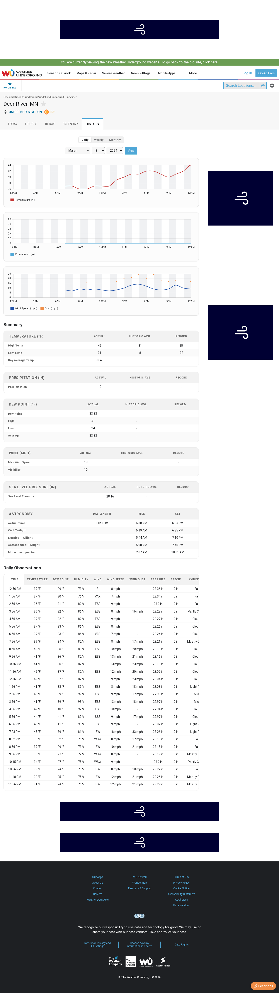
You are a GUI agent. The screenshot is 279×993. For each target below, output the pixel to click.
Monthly (115, 139)
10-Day (49, 124)
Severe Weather (113, 73)
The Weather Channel (131, 961)
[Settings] (272, 85)
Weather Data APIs (98, 899)
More (193, 73)
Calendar (70, 124)
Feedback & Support (139, 888)
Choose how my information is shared (139, 945)
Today (12, 124)
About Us (97, 882)
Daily (85, 139)
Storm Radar (163, 962)
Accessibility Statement (181, 894)
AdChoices (181, 899)
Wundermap (139, 882)
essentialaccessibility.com (139, 916)
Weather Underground (146, 961)
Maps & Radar (86, 73)
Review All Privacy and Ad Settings (97, 945)
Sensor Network (59, 73)
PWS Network (139, 877)
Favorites (9, 87)
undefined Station (25, 112)
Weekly (99, 139)
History (92, 124)
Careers (97, 894)
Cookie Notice (181, 888)
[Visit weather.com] (139, 29)
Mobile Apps (166, 73)
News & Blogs (140, 73)
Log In (247, 73)
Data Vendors (181, 905)
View (131, 150)
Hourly (31, 124)
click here (210, 62)
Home (22, 72)
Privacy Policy (181, 882)
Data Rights (182, 944)
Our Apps (97, 877)
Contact (97, 888)
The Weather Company (115, 961)
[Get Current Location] (262, 85)
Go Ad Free (266, 73)
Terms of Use (181, 877)
